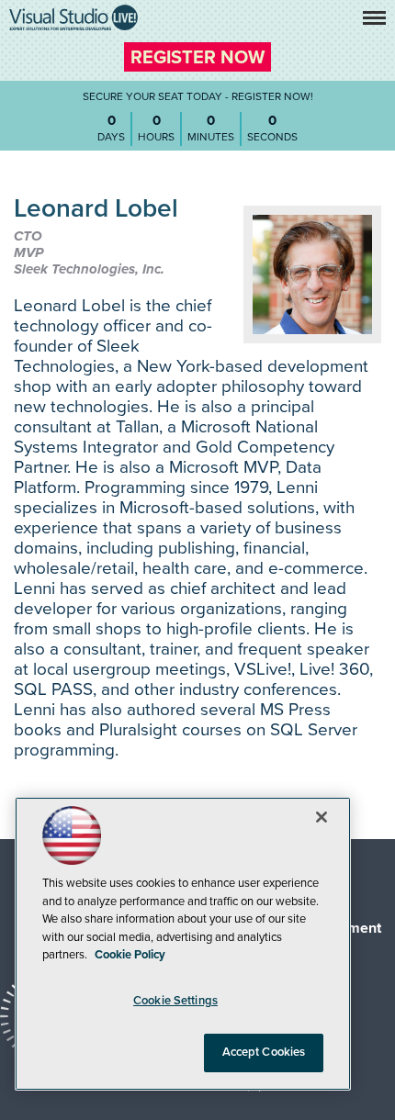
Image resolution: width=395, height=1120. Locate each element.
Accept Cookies (264, 1052)
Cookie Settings (175, 1000)
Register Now (197, 58)
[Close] (321, 817)
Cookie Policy (130, 954)
